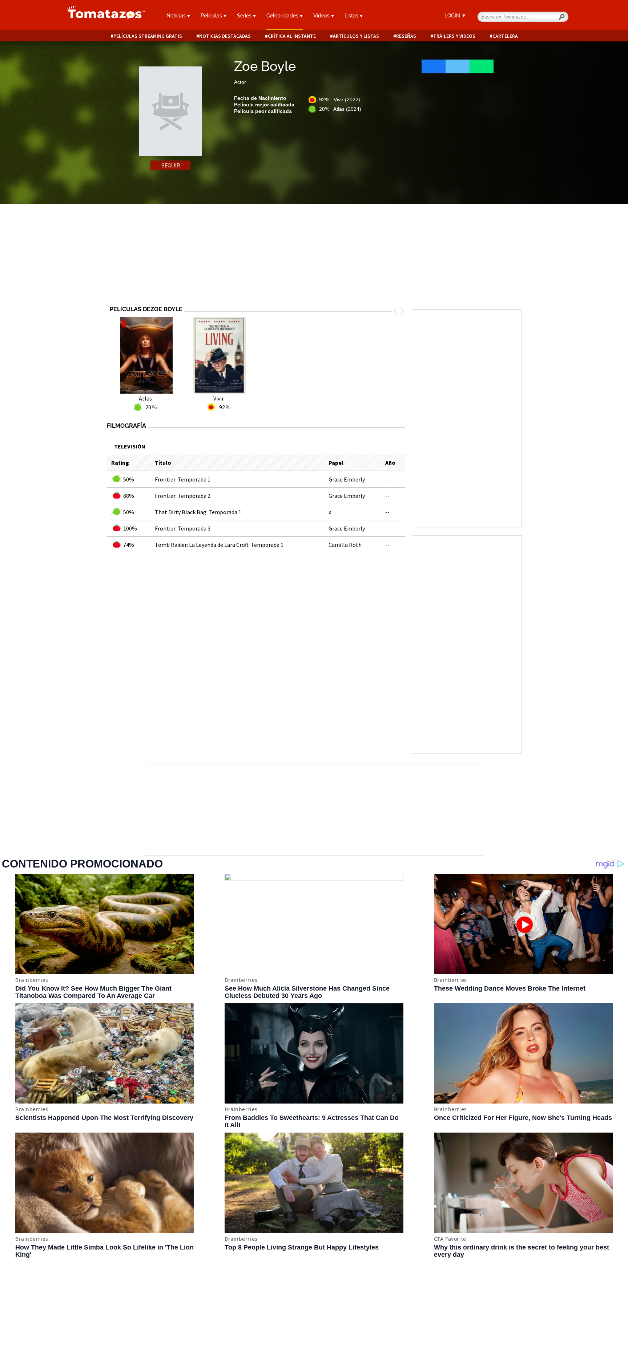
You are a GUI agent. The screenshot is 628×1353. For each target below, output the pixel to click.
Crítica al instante (292, 36)
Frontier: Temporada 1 (182, 479)
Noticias (176, 16)
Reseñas (406, 36)
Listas (352, 16)
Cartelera (505, 36)
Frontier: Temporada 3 (182, 528)
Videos (322, 16)
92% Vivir (339, 99)
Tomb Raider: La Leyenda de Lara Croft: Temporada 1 (219, 544)
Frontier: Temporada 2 (182, 495)
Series (245, 16)
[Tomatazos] (103, 16)
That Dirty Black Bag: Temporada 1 (198, 512)
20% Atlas (340, 109)
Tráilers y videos (454, 36)
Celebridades (283, 16)
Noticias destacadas (225, 36)
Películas (212, 16)
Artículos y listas (356, 36)
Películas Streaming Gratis (147, 36)
